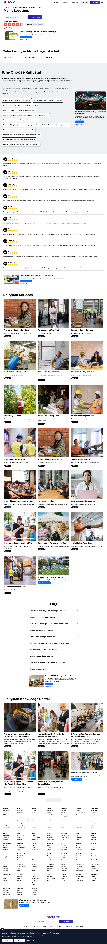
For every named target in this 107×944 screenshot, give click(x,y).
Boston (5, 845)
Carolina (63, 870)
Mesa (33, 815)
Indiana (5, 833)
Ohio (4, 864)
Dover (4, 823)
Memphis (19, 878)
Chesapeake (79, 880)
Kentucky (49, 833)
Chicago (93, 823)
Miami (33, 825)
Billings (78, 845)
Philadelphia (50, 866)
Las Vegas (5, 856)
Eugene (34, 870)
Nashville (19, 876)
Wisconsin (20, 888)
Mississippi (50, 843)
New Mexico (50, 854)
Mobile (4, 815)
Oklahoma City (21, 866)
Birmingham (6, 810)
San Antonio (35, 878)
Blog (51, 926)
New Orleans (65, 835)
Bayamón (64, 868)
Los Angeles (64, 810)
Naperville (93, 825)
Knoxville (19, 880)
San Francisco (65, 815)
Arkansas (49, 808)
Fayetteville (50, 813)
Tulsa (18, 868)
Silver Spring (94, 837)
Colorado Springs (81, 813)
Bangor (78, 839)
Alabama (5, 808)
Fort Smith (50, 815)
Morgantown (6, 894)
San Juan (63, 866)
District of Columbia (23, 821)
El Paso (34, 884)
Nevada (5, 854)
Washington (94, 874)
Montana (78, 843)
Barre (62, 878)
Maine (78, 833)
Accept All (7, 940)
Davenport (20, 839)
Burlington (64, 876)
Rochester (35, 849)
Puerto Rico (64, 864)
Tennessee (20, 874)
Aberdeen (5, 880)
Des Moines (20, 835)
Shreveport (64, 839)
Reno (4, 860)
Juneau (19, 815)
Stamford (93, 813)
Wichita (34, 835)
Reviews (59, 926)
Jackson (49, 845)
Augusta (49, 827)
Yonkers (63, 860)
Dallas (33, 880)
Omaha (93, 845)
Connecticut (94, 808)
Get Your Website (26, 37)
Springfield (5, 849)
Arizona (34, 808)
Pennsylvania (50, 864)
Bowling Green (51, 839)
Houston (34, 876)
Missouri (63, 843)
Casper (34, 892)
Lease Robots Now (26, 281)
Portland (78, 835)
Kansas (34, 833)
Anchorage (20, 813)
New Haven (94, 815)
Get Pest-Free (24, 905)
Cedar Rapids (20, 837)
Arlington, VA (20, 825)
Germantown (94, 839)
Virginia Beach (80, 876)
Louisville (49, 835)
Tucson (34, 810)
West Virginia (6, 888)
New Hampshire (22, 854)
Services (65, 2)
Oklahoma (20, 864)
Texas (33, 874)
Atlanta (49, 823)
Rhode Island (80, 864)
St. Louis (63, 845)
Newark (34, 856)
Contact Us (75, 2)
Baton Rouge (65, 837)
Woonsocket (79, 870)
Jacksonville (35, 823)
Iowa (18, 833)
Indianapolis (6, 835)
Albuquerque (50, 856)
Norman (19, 870)
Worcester (5, 847)
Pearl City (64, 825)
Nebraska (94, 843)
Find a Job (85, 2)
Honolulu (64, 823)
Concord (19, 860)
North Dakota (95, 854)
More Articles (53, 800)
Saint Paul (34, 847)
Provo (48, 880)
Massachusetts (7, 843)
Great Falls (79, 849)
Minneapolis (35, 845)
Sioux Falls (5, 876)
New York (64, 854)
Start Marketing (76, 779)
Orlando (34, 829)
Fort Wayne (6, 837)
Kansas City (35, 839)
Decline (19, 940)
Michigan (20, 843)
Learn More (49, 684)
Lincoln (93, 847)
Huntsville (5, 813)
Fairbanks (20, 810)
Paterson (34, 860)
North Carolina (80, 854)
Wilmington (6, 825)
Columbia (93, 868)
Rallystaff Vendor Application (35, 24)
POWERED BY (23, 39)
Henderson (6, 858)
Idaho (77, 821)
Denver (78, 810)
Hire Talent (95, 2)
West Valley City (51, 878)
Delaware (5, 821)
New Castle (6, 827)
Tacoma (93, 880)
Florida (34, 821)
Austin (34, 882)
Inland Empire (65, 817)
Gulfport (49, 847)
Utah (48, 874)
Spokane (93, 878)
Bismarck (93, 856)
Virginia (78, 874)
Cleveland (5, 868)
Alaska (19, 808)
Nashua (19, 858)
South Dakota (7, 874)
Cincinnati (5, 870)
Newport (78, 868)
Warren (19, 849)
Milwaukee (20, 890)
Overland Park (36, 837)
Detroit (19, 845)
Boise (77, 823)
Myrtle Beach (94, 870)
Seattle (93, 876)
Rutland (63, 880)
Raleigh (78, 858)
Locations (55, 2)
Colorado (78, 808)
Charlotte (78, 856)
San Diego (64, 813)
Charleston (94, 866)
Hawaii (63, 821)
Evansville (5, 839)
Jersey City (35, 858)
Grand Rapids (21, 847)
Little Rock (50, 810)
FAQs (44, 926)
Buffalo (63, 858)
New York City (65, 856)
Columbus (49, 825)
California (64, 808)
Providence (79, 866)
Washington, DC (21, 823)
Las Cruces (50, 858)
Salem (33, 868)
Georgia (49, 821)
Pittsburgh (50, 868)
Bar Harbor (79, 837)
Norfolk (78, 878)
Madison (19, 892)
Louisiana (64, 833)
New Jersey (35, 854)
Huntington (6, 892)
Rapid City (5, 878)
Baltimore (93, 835)
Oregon (34, 864)
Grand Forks (94, 860)
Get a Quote (79, 122)
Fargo (92, 858)
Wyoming (34, 888)
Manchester (20, 856)
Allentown (49, 870)
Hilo (62, 827)
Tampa (34, 827)
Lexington (49, 837)
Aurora (78, 815)
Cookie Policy (29, 936)
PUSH (105, 942)
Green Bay (20, 894)
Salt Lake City (50, 876)
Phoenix (34, 813)
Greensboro (79, 860)
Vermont (64, 874)
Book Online (79, 926)
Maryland (93, 833)
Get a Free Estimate (44, 582)
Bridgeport (94, 810)
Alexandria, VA (21, 827)
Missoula (78, 847)
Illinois (93, 821)
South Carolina (95, 864)
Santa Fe (49, 860)
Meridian (78, 825)
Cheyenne (34, 890)
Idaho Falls (79, 827)
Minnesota (35, 843)
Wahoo (93, 849)
